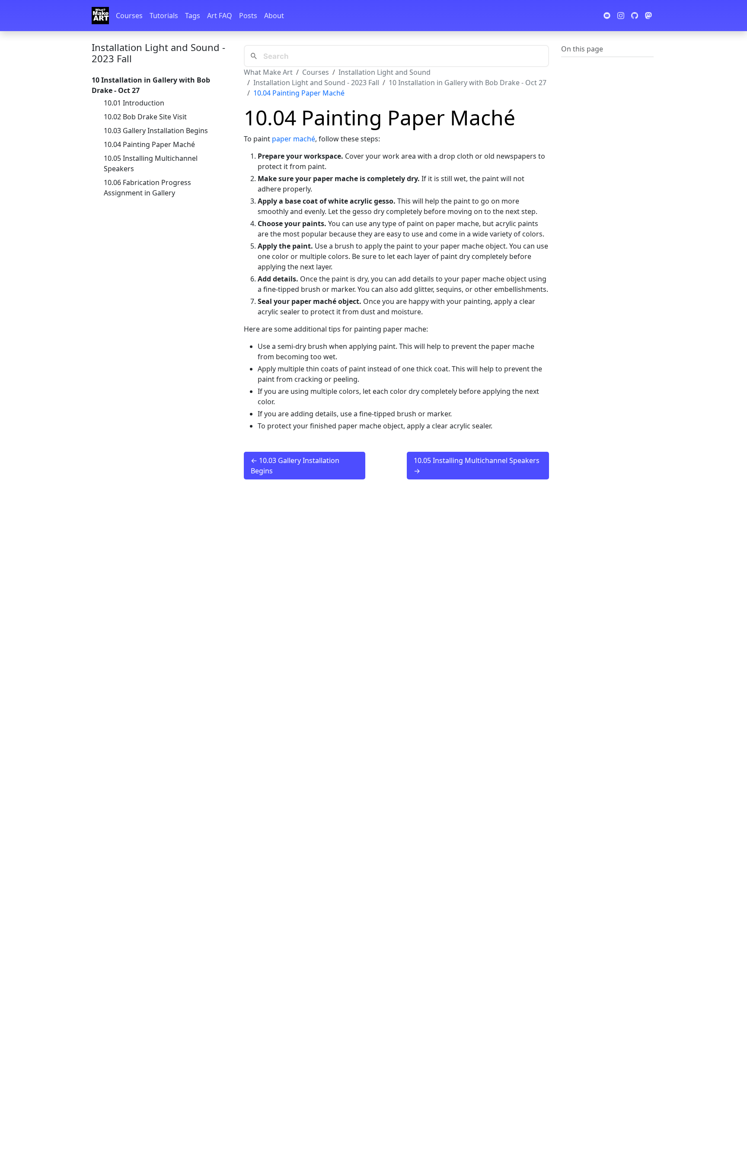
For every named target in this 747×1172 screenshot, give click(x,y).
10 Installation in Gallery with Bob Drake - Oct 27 (467, 82)
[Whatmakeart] (100, 15)
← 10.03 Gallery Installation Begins (295, 466)
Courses (129, 15)
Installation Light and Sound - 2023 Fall (158, 53)
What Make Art (268, 72)
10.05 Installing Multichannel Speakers (151, 163)
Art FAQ (219, 15)
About (274, 15)
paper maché (293, 139)
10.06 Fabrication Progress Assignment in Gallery (147, 188)
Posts (248, 15)
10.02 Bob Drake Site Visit (145, 116)
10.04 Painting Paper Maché (149, 144)
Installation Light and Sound (384, 72)
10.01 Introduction (134, 103)
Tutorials (164, 15)
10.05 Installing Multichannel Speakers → (477, 466)
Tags (192, 15)
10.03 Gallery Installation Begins (156, 130)
